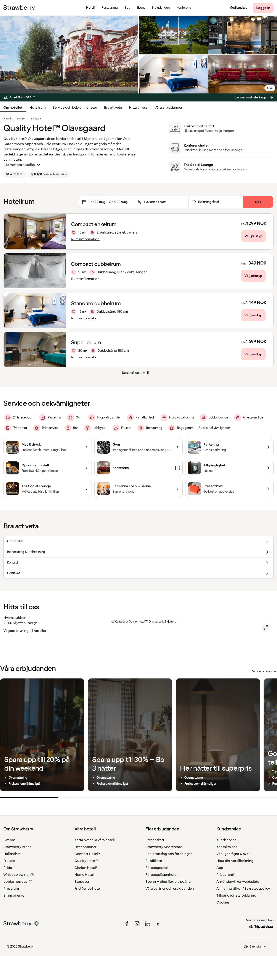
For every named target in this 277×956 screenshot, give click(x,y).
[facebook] (126, 923)
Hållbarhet (12, 853)
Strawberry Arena (17, 847)
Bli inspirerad (13, 895)
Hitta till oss (138, 107)
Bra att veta (113, 107)
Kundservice (226, 840)
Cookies (223, 902)
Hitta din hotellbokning (234, 860)
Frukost (9, 860)
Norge (21, 119)
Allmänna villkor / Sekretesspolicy (243, 888)
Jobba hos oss (15, 881)
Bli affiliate (153, 860)
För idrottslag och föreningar (168, 853)
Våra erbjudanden (169, 107)
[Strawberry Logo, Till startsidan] (19, 7)
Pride (7, 867)
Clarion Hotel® (86, 867)
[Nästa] (60, 310)
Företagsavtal (156, 867)
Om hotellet (13, 107)
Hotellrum (37, 107)
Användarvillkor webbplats (237, 881)
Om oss (9, 840)
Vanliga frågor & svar (233, 853)
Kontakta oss (226, 847)
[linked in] (147, 923)
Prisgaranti (225, 874)
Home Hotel (84, 874)
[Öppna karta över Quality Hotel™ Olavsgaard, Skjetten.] (265, 627)
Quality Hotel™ (86, 860)
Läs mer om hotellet (19, 164)
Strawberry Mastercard (163, 847)
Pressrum (11, 888)
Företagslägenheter (161, 874)
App (219, 867)
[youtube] (158, 923)
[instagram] (137, 923)
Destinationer (85, 847)
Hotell (7, 119)
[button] (35, 310)
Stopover (81, 881)
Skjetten (36, 119)
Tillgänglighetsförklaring (236, 895)
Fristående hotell (87, 888)
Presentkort (154, 840)
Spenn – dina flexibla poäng (168, 881)
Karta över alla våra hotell (94, 840)
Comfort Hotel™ (87, 853)
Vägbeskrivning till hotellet (24, 630)
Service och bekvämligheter (75, 107)
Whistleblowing (16, 874)
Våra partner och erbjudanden (169, 888)
